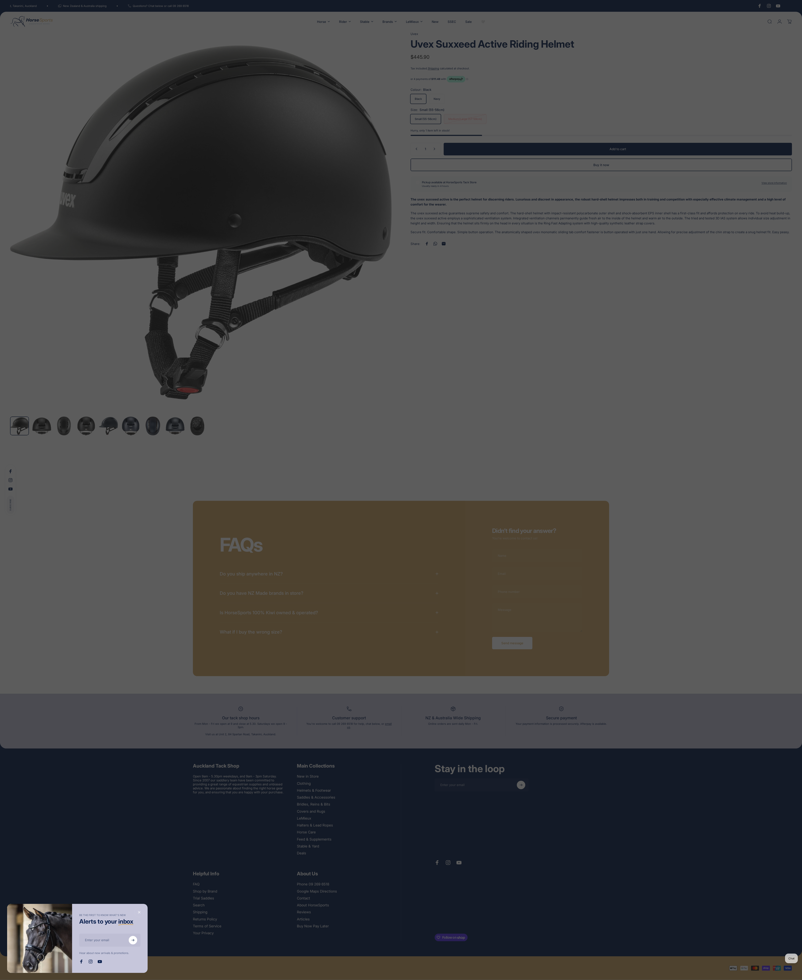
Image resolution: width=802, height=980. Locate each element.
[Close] (139, 912)
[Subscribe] (133, 940)
